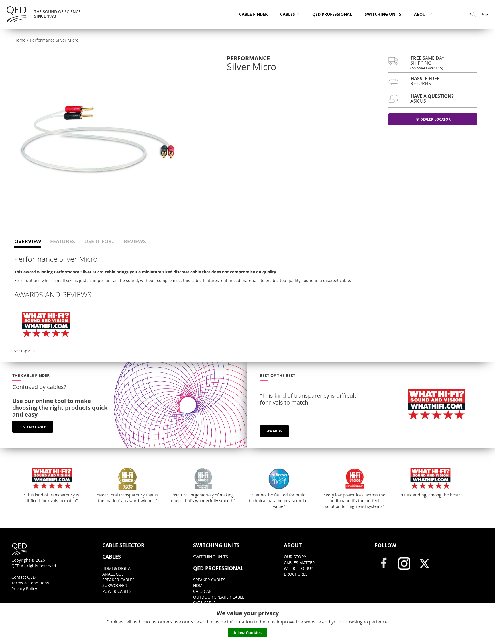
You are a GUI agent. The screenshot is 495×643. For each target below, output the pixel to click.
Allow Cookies (247, 632)
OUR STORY (295, 557)
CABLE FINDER (253, 14)
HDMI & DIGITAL (117, 568)
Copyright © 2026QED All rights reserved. (34, 562)
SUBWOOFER (114, 585)
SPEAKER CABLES (118, 579)
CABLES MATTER (299, 562)
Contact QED (23, 577)
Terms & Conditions (30, 583)
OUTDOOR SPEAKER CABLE (218, 597)
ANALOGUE (113, 574)
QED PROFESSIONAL (332, 14)
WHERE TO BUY (298, 568)
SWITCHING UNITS (383, 14)
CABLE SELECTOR (123, 545)
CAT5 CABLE (204, 591)
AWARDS (274, 431)
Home (19, 40)
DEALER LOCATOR (435, 119)
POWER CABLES (117, 591)
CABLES (290, 13)
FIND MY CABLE (32, 426)
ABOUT (423, 13)
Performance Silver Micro (54, 40)
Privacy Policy (24, 588)
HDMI (198, 585)
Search (473, 14)
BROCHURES (296, 574)
